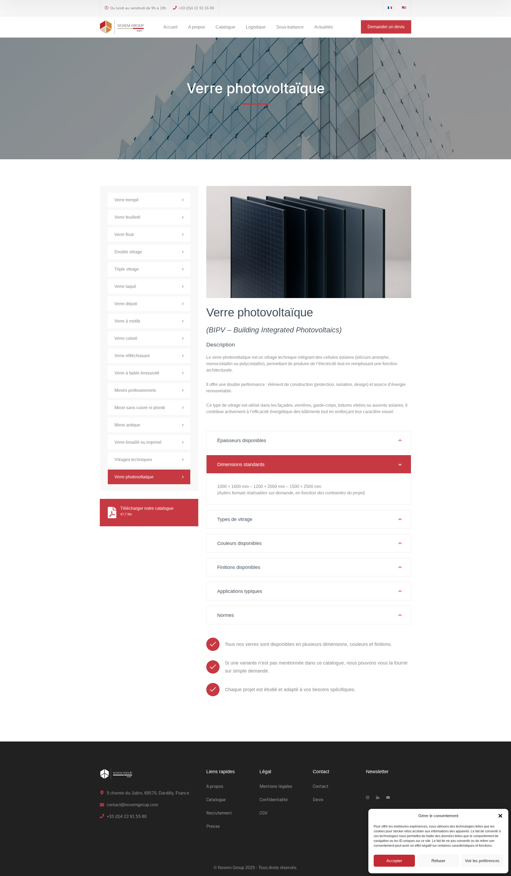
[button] (500, 815)
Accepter (394, 860)
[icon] (390, 8)
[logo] (122, 26)
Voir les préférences (482, 860)
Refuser (438, 860)
